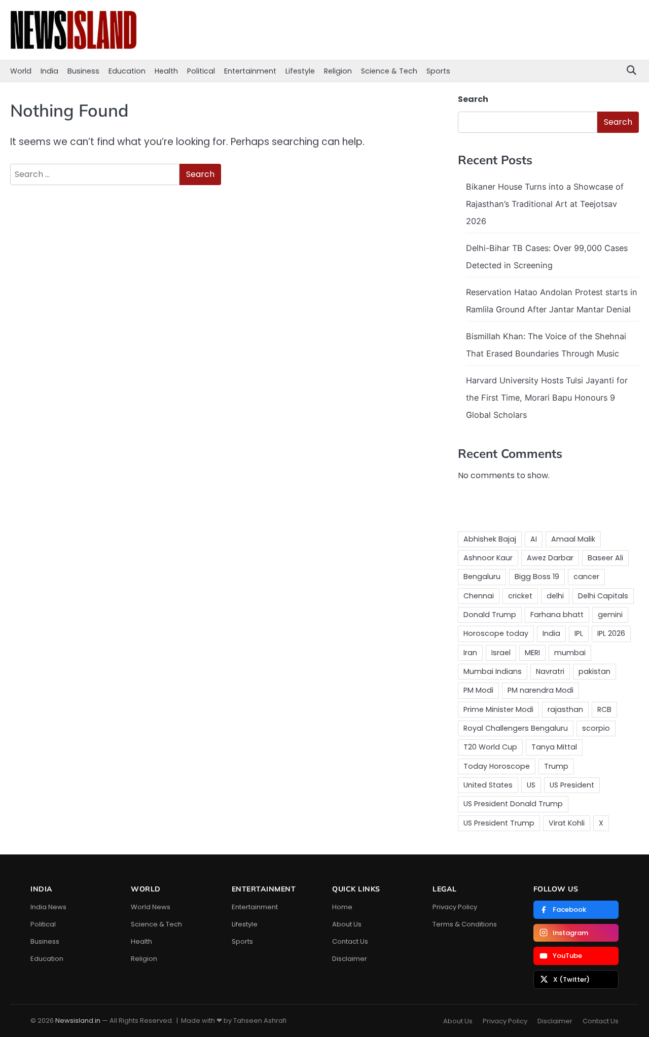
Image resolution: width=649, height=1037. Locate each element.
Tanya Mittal (554, 747)
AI (533, 539)
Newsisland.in (77, 1020)
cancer (586, 576)
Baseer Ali (605, 558)
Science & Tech (389, 71)
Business (83, 71)
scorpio (596, 728)
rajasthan (565, 709)
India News (48, 907)
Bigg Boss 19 (537, 576)
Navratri (550, 671)
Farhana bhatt (557, 615)
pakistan (594, 671)
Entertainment (250, 71)
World (20, 71)
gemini (610, 615)
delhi (555, 596)
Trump (556, 766)
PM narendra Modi (540, 690)
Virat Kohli (567, 823)
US (531, 785)
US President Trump (498, 823)
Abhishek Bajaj (489, 539)
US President (572, 785)
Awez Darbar (550, 558)
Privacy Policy (454, 907)
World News (150, 907)
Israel (501, 653)
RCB (604, 709)
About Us (347, 924)
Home (342, 907)
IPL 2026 (611, 633)
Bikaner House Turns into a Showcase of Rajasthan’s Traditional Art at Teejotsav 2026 (545, 204)
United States (488, 785)
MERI (532, 653)
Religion (338, 71)
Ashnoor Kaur (488, 558)
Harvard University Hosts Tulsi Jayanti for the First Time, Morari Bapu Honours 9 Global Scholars (547, 397)
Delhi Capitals (603, 596)
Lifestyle (300, 71)
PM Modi (478, 690)
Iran (470, 653)
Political (201, 71)
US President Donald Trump (513, 804)
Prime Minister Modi (498, 709)
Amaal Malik (573, 539)
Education (127, 71)
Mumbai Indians (492, 671)
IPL (578, 633)
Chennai (478, 596)
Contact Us (350, 941)
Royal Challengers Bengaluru (515, 728)
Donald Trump (489, 615)
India (49, 71)
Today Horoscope (496, 766)
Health (166, 71)
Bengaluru (481, 576)
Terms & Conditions (464, 924)
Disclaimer (349, 958)
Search (473, 99)
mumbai (570, 653)
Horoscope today (495, 633)
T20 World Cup (490, 747)
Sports (438, 71)
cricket (520, 596)
